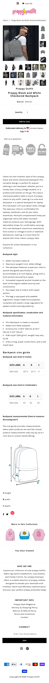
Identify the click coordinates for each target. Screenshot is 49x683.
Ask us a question (12, 139)
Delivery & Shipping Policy (24, 607)
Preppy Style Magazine (24, 604)
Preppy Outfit (33, 677)
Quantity (18, 112)
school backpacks (22, 244)
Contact (24, 617)
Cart (28, 3)
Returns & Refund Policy (24, 611)
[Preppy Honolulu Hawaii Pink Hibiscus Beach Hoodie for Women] (10, 541)
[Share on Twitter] (7, 514)
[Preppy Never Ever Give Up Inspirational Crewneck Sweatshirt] (39, 541)
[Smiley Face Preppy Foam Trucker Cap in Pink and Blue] (24, 541)
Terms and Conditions (24, 614)
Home (5, 20)
